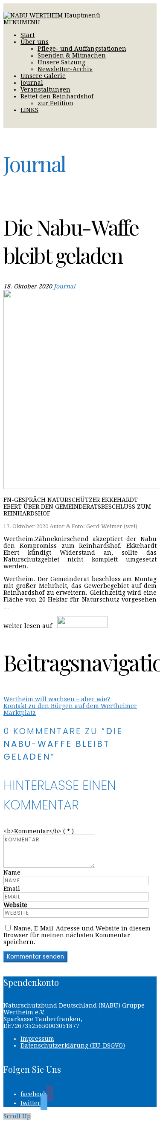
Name (11, 872)
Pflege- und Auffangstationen (82, 48)
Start (27, 35)
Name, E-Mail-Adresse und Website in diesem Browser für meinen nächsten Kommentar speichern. (77, 935)
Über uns (34, 41)
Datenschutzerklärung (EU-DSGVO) (72, 1045)
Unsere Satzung (61, 62)
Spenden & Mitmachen (72, 55)
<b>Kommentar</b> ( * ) (38, 831)
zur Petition (55, 103)
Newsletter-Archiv (65, 69)
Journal (31, 82)
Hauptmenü (82, 15)
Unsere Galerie (43, 75)
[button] (21, 22)
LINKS (29, 110)
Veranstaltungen (45, 89)
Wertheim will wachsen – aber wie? (56, 699)
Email (11, 888)
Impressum (37, 1038)
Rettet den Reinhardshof (56, 96)
